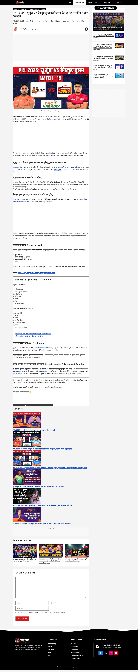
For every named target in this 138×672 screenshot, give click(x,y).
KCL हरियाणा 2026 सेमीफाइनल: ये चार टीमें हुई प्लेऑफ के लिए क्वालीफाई (103, 57)
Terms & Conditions (77, 655)
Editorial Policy (76, 658)
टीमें (96, 2)
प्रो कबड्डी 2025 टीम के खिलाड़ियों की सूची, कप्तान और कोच (33, 334)
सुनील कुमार (57, 170)
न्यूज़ (70, 2)
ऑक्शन (90, 2)
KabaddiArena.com (64, 667)
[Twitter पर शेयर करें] (21, 396)
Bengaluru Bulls (34, 9)
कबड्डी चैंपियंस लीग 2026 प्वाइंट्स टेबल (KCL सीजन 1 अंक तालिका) (103, 66)
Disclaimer (74, 649)
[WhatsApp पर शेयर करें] (14, 396)
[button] (114, 2)
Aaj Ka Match (24, 9)
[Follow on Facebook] (100, 653)
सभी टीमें (50, 646)
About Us (74, 644)
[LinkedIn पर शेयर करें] (51, 399)
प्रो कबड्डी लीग (79, 2)
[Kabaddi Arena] (19, 2)
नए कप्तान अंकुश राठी (70, 167)
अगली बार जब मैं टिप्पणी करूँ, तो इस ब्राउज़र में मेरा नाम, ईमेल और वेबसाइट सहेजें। (41, 613)
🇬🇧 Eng (120, 2)
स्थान (49, 655)
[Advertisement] (51, 47)
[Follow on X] (106, 653)
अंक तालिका (51, 649)
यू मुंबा (44, 119)
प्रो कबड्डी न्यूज (52, 644)
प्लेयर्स (49, 652)
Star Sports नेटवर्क (19, 371)
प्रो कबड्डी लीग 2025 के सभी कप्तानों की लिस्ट (29, 336)
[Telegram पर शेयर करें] (24, 396)
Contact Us (74, 646)
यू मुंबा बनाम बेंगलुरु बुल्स (19, 167)
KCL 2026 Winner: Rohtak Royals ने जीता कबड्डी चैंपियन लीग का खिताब (104, 36)
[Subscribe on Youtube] (116, 653)
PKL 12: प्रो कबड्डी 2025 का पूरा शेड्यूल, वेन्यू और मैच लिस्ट (36, 273)
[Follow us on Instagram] (111, 653)
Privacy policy (75, 652)
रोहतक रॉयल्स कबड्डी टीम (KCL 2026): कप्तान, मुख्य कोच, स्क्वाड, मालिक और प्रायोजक (103, 76)
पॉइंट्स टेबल (107, 2)
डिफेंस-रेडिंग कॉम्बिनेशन (44, 348)
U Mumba (43, 9)
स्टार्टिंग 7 (54, 155)
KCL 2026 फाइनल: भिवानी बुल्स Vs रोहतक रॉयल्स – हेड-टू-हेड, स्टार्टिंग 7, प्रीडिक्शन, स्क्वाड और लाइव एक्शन (50, 561)
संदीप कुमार (23, 28)
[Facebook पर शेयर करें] (18, 396)
